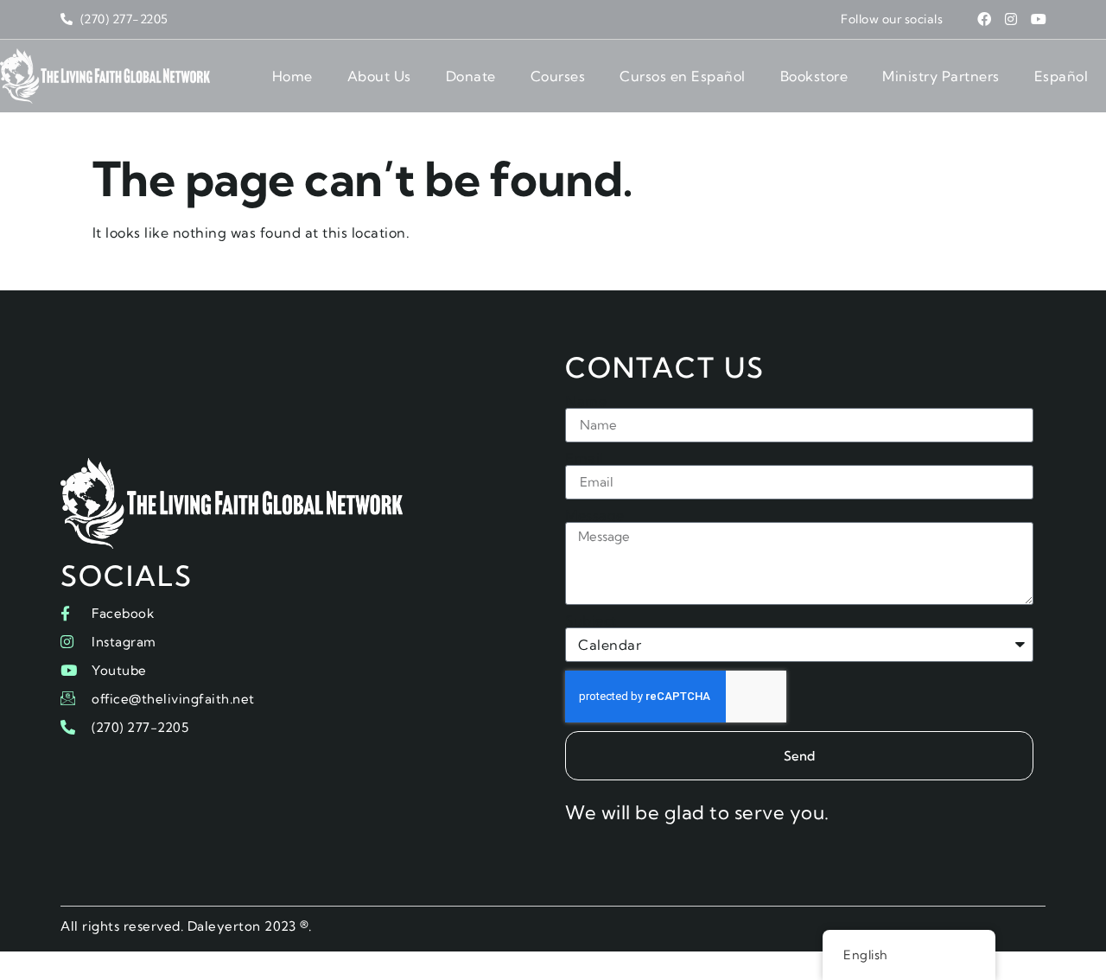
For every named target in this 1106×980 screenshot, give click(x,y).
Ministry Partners (941, 76)
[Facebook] (984, 19)
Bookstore (814, 76)
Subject (591, 620)
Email (584, 458)
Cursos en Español (683, 76)
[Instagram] (1012, 19)
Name (586, 401)
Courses (558, 76)
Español (1061, 76)
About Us (379, 76)
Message (595, 515)
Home (292, 76)
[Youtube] (1039, 19)
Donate (471, 76)
